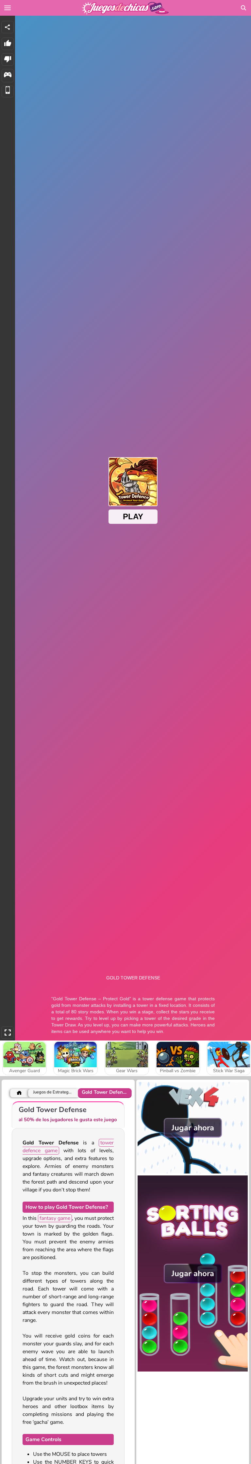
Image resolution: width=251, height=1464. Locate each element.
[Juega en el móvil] (8, 92)
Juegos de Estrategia (52, 1092)
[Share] (7, 27)
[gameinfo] (8, 75)
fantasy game (55, 1218)
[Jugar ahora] (193, 1171)
